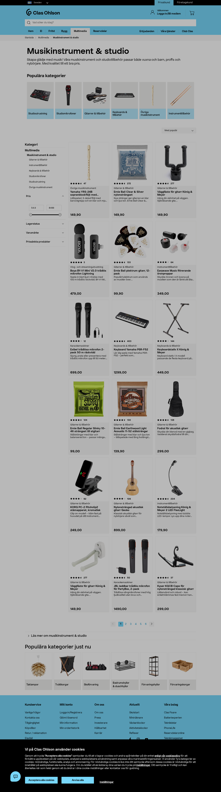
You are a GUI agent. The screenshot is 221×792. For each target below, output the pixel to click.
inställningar (143, 765)
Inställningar (107, 782)
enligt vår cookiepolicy (167, 756)
